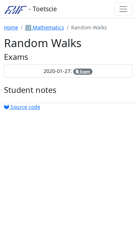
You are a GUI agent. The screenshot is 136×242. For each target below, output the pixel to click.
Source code (24, 106)
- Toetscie (42, 8)
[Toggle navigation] (123, 9)
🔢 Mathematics (44, 27)
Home (11, 27)
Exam (84, 71)
